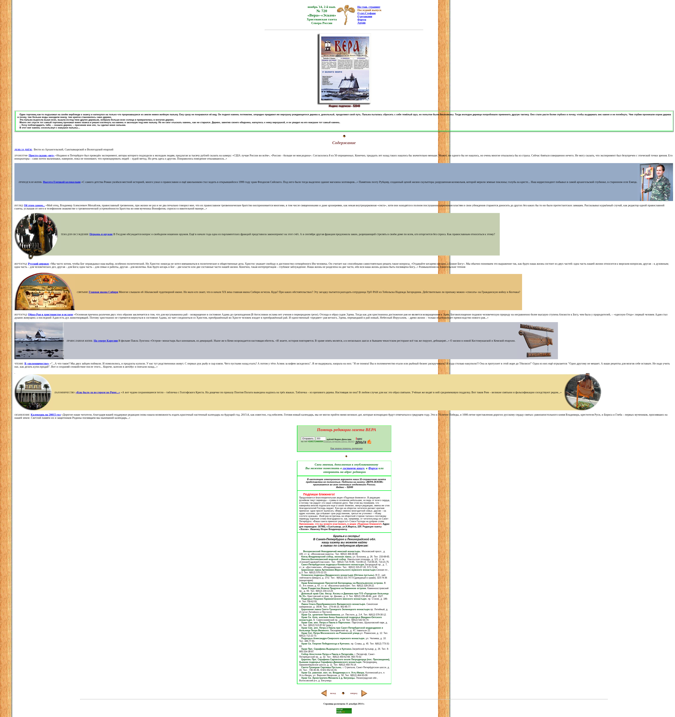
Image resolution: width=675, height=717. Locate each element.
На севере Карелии (106, 340)
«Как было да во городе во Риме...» (98, 392)
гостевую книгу (353, 468)
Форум (361, 19)
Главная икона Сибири (103, 291)
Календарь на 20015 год (46, 414)
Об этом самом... (34, 205)
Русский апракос (38, 263)
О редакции (364, 16)
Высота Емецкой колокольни (62, 181)
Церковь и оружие (101, 234)
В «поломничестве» (36, 363)
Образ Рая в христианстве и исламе (50, 314)
